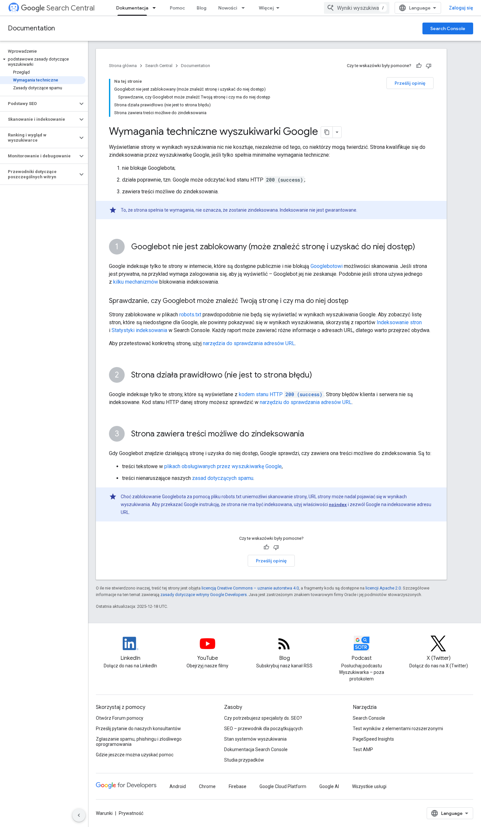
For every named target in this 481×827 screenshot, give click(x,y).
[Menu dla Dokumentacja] (156, 8)
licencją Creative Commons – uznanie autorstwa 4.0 (250, 588)
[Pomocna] (419, 66)
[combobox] (356, 8)
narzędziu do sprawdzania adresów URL (306, 402)
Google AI (329, 786)
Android (177, 786)
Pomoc (177, 8)
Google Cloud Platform (282, 786)
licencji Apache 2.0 (383, 588)
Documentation (31, 28)
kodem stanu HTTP (280, 394)
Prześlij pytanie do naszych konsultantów (138, 728)
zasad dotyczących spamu (222, 478)
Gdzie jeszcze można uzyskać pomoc (134, 754)
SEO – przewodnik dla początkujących (263, 728)
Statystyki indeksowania (139, 330)
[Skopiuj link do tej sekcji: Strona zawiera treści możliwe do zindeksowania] (310, 434)
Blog (201, 8)
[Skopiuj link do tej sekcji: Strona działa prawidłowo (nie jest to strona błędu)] (318, 375)
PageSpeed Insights (373, 739)
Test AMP (363, 749)
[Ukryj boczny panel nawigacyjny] (78, 815)
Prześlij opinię (410, 83)
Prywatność (131, 813)
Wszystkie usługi (369, 786)
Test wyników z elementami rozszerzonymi (398, 728)
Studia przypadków (244, 760)
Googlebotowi (327, 266)
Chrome (207, 786)
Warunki (104, 813)
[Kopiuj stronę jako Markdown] (327, 132)
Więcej (266, 8)
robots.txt (190, 314)
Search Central (70, 8)
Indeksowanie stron (399, 322)
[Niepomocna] (429, 66)
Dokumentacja (132, 8)
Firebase (237, 786)
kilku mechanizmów (135, 282)
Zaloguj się (461, 7)
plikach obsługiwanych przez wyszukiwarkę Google (223, 466)
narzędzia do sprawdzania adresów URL (249, 343)
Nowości (227, 8)
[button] (42, 61)
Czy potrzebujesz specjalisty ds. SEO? (263, 718)
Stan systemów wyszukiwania (255, 739)
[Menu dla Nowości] (245, 8)
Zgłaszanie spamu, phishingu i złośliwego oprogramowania (139, 741)
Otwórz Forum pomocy (119, 718)
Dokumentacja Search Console (256, 749)
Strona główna (123, 65)
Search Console (447, 28)
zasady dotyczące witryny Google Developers (203, 594)
